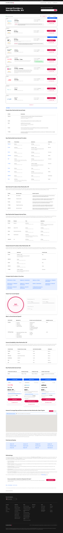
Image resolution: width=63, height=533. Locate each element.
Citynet (9, 168)
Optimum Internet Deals (26, 520)
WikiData (51, 511)
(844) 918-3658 (52, 71)
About (7, 506)
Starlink (9, 171)
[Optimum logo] (9, 30)
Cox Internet (16, 511)
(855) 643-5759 (49, 402)
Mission (7, 507)
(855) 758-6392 (52, 90)
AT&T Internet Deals (26, 506)
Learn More (42, 0)
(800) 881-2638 (52, 100)
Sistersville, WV (50, 447)
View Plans (51, 21)
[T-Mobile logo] (9, 69)
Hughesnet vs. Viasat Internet (25, 280)
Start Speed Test (15, 304)
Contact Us (7, 511)
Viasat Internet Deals (26, 515)
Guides (33, 507)
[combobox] (37, 413)
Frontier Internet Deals (26, 513)
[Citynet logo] (9, 99)
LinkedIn (51, 507)
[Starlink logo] (9, 40)
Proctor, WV (12, 447)
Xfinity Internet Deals (26, 516)
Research (33, 506)
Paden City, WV (25, 445)
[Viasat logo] (9, 50)
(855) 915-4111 (52, 61)
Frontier (9, 147)
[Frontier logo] (9, 59)
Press (6, 510)
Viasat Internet (17, 514)
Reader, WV (25, 447)
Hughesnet (9, 155)
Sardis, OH (37, 447)
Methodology (43, 474)
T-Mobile (9, 163)
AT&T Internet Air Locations (11, 413)
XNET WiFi (9, 175)
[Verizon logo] (9, 80)
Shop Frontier (14, 399)
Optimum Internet (17, 518)
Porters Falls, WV (50, 445)
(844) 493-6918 (51, 42)
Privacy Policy (43, 506)
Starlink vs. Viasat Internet (37, 283)
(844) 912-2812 (52, 52)
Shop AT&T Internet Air (31, 401)
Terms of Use (43, 507)
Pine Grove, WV (37, 445)
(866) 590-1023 (52, 23)
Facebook (51, 506)
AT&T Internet (17, 506)
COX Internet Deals (26, 512)
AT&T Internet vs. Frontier (11, 280)
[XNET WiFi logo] (9, 90)
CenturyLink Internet (18, 510)
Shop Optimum (48, 399)
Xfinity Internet (17, 515)
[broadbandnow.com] (10, 3)
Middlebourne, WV (13, 445)
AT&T (8, 158)
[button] (43, 2)
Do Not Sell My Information (43, 510)
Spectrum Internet (17, 507)
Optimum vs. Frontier (36, 280)
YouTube (51, 510)
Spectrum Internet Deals (27, 507)
